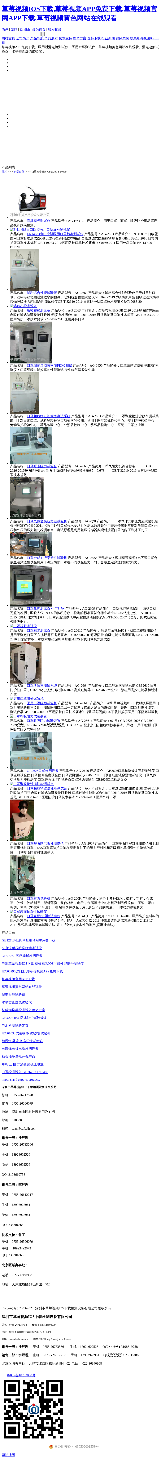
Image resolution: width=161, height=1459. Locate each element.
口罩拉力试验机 (38, 898)
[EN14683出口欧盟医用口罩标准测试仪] (40, 229)
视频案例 (122, 38)
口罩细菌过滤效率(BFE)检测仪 (49, 365)
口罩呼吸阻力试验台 (42, 466)
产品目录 (19, 171)
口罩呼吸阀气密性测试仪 (45, 843)
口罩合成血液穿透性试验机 (47, 558)
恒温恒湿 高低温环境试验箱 (22, 1041)
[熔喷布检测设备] (23, 306)
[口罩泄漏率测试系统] (26, 682)
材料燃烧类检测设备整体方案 (23, 1010)
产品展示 (51, 38)
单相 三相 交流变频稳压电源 (23, 1064)
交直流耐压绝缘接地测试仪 (22, 948)
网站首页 (8, 38)
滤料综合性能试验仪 (42, 293)
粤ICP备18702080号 (21, 1375)
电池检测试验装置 (15, 1025)
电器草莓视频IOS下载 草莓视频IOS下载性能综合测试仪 (43, 963)
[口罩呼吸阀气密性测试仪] (22, 840)
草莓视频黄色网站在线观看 (22, 987)
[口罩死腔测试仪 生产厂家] (31, 605)
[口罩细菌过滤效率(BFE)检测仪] (31, 362)
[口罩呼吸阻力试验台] (31, 463)
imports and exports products (21, 1079)
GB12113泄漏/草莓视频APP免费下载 (28, 940)
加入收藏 (54, 29)
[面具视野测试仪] (31, 217)
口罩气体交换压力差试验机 (47, 521)
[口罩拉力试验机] (22, 895)
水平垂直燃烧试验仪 (17, 1002)
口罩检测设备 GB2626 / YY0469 (48, 171)
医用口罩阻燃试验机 (42, 703)
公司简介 (22, 38)
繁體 (14, 29)
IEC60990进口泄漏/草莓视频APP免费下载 (32, 971)
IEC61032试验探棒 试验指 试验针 (26, 1033)
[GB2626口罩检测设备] (31, 767)
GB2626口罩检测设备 (42, 771)
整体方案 (79, 38)
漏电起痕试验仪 (13, 994)
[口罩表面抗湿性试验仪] (28, 911)
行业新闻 (108, 38)
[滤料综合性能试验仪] (24, 289)
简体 (5, 29)
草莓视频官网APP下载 (18, 979)
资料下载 (94, 38)
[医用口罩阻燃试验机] (27, 699)
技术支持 (65, 38)
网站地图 (8, 1455)
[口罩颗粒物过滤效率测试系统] (24, 413)
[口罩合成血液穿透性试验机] (31, 554)
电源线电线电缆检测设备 (20, 1049)
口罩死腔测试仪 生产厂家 (46, 608)
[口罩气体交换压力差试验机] (27, 518)
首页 (4, 171)
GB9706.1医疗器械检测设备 (22, 956)
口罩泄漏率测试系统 (42, 685)
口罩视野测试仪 (38, 630)
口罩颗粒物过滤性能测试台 (47, 788)
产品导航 (37, 38)
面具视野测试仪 (38, 221)
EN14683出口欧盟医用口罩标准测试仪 (55, 234)
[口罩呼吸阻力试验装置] (28, 716)
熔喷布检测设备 (38, 310)
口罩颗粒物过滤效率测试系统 (48, 416)
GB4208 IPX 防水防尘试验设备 (24, 1018)
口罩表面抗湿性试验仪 (43, 916)
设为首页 (38, 29)
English (25, 29)
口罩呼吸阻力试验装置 (43, 720)
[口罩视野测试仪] (23, 626)
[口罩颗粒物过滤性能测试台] (32, 784)
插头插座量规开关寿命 (18, 1056)
